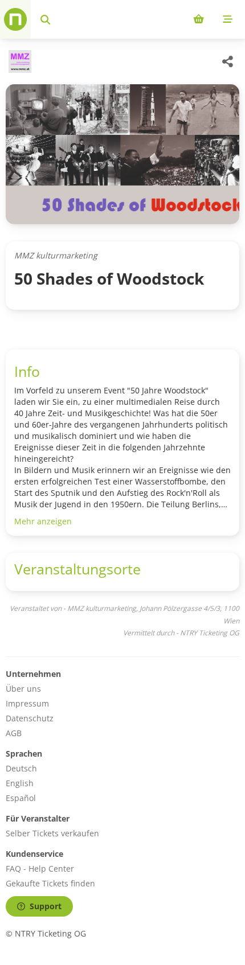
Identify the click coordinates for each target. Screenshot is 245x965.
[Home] (15, 19)
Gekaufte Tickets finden (50, 883)
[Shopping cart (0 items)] (198, 19)
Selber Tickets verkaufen (52, 833)
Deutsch (21, 768)
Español (21, 797)
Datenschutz (30, 718)
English (20, 783)
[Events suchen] (45, 19)
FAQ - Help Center (40, 868)
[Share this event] (228, 61)
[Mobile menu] (227, 19)
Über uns (23, 688)
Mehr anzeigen (43, 521)
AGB (14, 733)
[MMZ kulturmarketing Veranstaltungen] (18, 61)
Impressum (27, 703)
